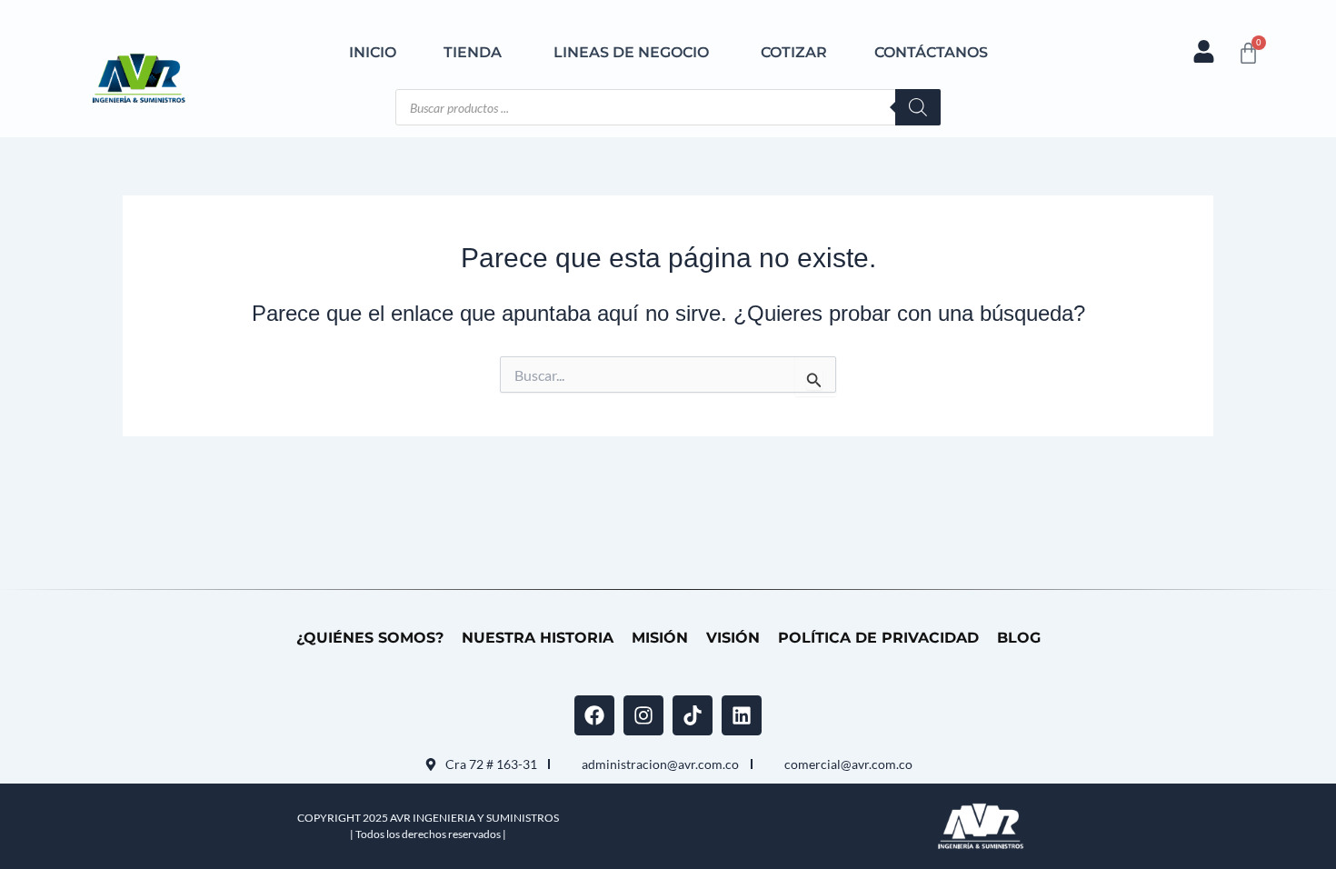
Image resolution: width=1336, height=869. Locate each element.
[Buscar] (918, 107)
